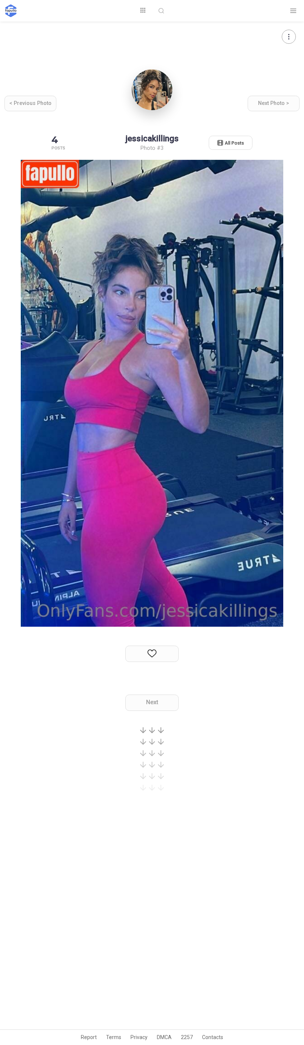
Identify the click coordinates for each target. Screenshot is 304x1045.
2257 (187, 1037)
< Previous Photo (30, 103)
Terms (113, 1037)
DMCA (164, 1037)
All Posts (234, 143)
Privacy (139, 1037)
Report (89, 1037)
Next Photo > (273, 103)
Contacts (212, 1037)
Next (152, 702)
